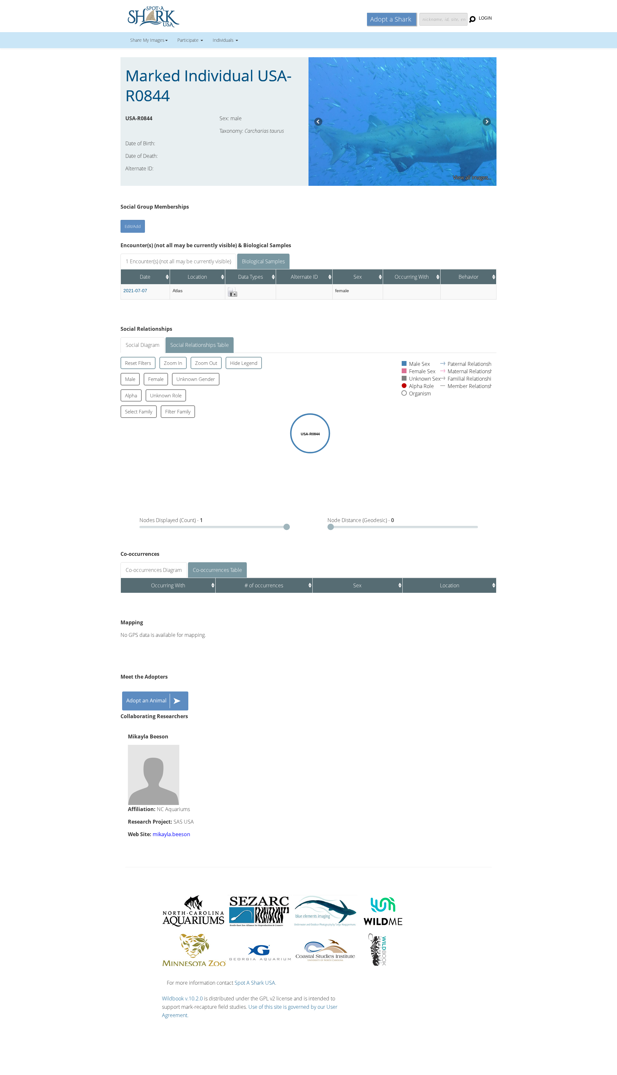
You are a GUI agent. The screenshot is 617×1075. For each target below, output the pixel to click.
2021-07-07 (135, 290)
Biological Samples (263, 261)
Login (485, 18)
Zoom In (173, 363)
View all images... (472, 177)
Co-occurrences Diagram (154, 570)
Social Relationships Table (199, 344)
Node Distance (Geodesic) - (360, 520)
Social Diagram (142, 344)
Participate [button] (188, 40)
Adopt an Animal (146, 700)
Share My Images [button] (147, 40)
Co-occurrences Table (217, 570)
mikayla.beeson (171, 834)
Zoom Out (206, 363)
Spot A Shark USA (255, 982)
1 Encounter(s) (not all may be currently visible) (178, 261)
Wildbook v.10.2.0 (182, 998)
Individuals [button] (224, 40)
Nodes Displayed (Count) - (171, 520)
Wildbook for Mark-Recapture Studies (181, 16)
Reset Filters (138, 363)
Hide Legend (243, 363)
